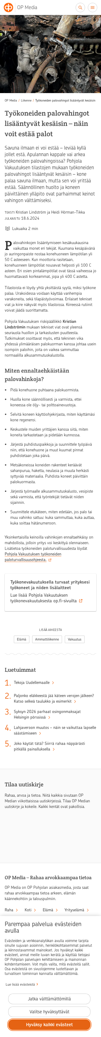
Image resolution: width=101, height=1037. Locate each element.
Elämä (21, 639)
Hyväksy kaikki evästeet (49, 1024)
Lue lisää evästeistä (20, 984)
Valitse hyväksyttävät (49, 1011)
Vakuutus (75, 639)
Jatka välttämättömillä (49, 999)
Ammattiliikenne (47, 639)
